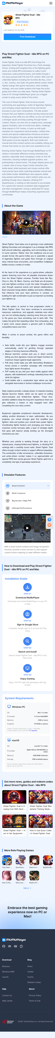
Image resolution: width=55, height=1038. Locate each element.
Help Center (7, 1001)
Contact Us (7, 995)
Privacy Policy (35, 995)
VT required (33, 730)
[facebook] (3, 946)
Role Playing (22, 22)
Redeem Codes (34, 982)
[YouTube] (15, 946)
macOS (5, 977)
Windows (6, 966)
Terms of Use (34, 1001)
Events (30, 977)
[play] (26, 223)
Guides (31, 971)
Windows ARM (8, 972)
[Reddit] (21, 946)
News (30, 966)
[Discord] (9, 946)
